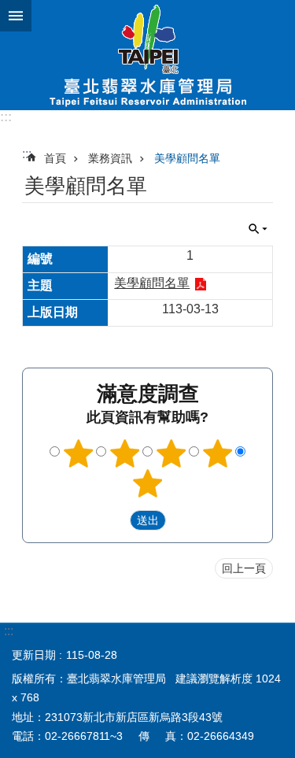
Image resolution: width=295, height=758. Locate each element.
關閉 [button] (15, 15)
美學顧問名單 (187, 158)
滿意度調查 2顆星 (124, 453)
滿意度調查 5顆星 (148, 483)
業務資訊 (110, 158)
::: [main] (26, 154)
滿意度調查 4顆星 (217, 453)
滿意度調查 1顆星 (78, 453)
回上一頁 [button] (244, 568)
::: (6, 117)
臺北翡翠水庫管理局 (147, 55)
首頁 (55, 158)
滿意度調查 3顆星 (171, 453)
